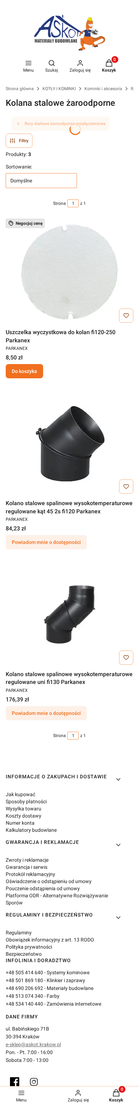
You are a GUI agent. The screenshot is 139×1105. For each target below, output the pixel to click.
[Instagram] (33, 1081)
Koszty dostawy (23, 816)
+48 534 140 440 (24, 1004)
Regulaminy (19, 932)
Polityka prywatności (29, 947)
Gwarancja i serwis (26, 867)
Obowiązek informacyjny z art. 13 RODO (50, 940)
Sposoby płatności (26, 801)
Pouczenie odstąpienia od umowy (43, 888)
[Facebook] (14, 1081)
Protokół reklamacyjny (30, 874)
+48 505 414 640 (24, 972)
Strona (59, 203)
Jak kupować (20, 794)
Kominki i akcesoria (103, 88)
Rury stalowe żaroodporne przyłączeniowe (65, 123)
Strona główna (20, 88)
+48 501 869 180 (24, 980)
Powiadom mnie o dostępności (46, 542)
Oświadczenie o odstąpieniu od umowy (49, 881)
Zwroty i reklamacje (27, 860)
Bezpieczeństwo (24, 954)
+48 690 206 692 (24, 988)
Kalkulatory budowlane (31, 830)
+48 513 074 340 (24, 996)
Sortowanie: (19, 167)
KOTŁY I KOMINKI (59, 88)
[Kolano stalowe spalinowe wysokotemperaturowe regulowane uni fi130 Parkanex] (69, 614)
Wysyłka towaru (23, 808)
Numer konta (20, 823)
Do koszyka (24, 371)
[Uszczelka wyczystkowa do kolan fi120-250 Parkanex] (69, 272)
